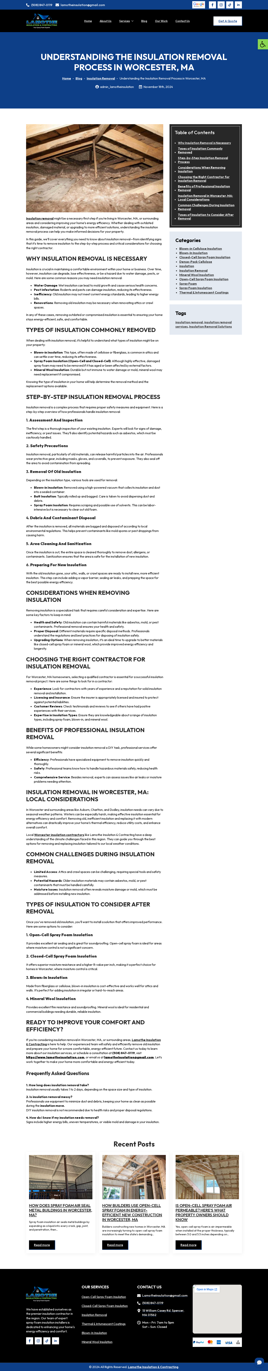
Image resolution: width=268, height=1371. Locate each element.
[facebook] (212, 4)
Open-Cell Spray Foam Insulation (203, 279)
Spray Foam (188, 284)
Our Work (161, 21)
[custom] (229, 4)
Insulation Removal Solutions (210, 326)
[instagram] (221, 4)
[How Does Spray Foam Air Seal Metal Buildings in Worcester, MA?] (60, 1177)
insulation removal (189, 322)
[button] (263, 44)
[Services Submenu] (133, 21)
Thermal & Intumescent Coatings (204, 292)
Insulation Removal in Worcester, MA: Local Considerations (205, 197)
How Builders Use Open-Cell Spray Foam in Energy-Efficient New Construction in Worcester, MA (132, 1212)
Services (124, 21)
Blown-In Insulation (193, 253)
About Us (105, 21)
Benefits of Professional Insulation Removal (204, 188)
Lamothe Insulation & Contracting (153, 1367)
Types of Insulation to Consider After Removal (206, 216)
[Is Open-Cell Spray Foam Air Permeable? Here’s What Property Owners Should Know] (207, 1177)
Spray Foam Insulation (195, 288)
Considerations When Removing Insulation (201, 169)
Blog (144, 21)
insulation (186, 266)
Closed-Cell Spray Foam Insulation (204, 257)
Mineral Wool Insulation (196, 275)
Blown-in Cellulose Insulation (200, 249)
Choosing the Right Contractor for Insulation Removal (204, 179)
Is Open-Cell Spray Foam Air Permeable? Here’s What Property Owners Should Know (204, 1212)
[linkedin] (238, 4)
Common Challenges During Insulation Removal (206, 207)
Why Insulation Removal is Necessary (204, 143)
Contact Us (182, 21)
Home (88, 21)
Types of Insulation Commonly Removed (200, 150)
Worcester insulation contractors (59, 835)
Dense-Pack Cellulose (195, 262)
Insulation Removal (101, 78)
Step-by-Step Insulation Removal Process (203, 160)
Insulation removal (40, 218)
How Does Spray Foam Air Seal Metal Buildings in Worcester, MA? (60, 1210)
